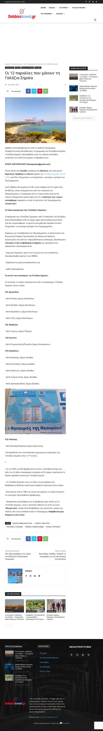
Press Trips (45, 671)
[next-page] (10, 625)
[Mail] (39, 575)
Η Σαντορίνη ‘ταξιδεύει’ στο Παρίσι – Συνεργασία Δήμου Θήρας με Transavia (14, 617)
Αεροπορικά (10, 611)
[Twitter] (96, 1)
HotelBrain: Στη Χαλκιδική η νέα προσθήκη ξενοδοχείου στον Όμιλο (35, 617)
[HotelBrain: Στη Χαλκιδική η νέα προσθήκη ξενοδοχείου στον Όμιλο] (35, 605)
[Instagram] (89, 1)
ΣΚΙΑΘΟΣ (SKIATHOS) (42, 523)
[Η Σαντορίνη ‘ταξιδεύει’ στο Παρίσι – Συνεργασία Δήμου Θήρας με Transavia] (14, 605)
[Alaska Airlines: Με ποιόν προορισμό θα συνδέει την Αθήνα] (73, 88)
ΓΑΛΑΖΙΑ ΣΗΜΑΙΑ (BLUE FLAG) (22, 523)
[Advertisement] (51, 41)
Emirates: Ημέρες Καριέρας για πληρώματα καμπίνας (56, 617)
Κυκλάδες (44, 662)
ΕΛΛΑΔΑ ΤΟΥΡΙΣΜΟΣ (53, 527)
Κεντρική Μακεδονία (49, 657)
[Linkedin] (93, 1)
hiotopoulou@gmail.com (48, 717)
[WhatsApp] (45, 91)
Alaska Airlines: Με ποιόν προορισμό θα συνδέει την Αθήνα (88, 88)
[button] (95, 20)
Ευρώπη (43, 653)
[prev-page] (6, 625)
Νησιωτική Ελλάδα (27, 67)
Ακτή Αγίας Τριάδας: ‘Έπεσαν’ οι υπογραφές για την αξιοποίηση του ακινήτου (52, 556)
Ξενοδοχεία (45, 667)
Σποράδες (38, 67)
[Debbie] (15, 576)
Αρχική (7, 64)
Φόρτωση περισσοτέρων (83, 118)
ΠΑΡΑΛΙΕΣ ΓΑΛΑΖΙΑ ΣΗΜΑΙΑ (34, 527)
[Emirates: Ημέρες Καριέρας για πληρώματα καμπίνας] (56, 605)
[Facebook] (86, 1)
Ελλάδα (18, 67)
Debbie (28, 571)
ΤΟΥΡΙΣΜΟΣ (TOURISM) (14, 527)
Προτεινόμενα (17, 64)
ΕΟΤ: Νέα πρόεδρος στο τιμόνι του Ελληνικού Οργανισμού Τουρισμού (18, 556)
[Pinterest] (39, 91)
